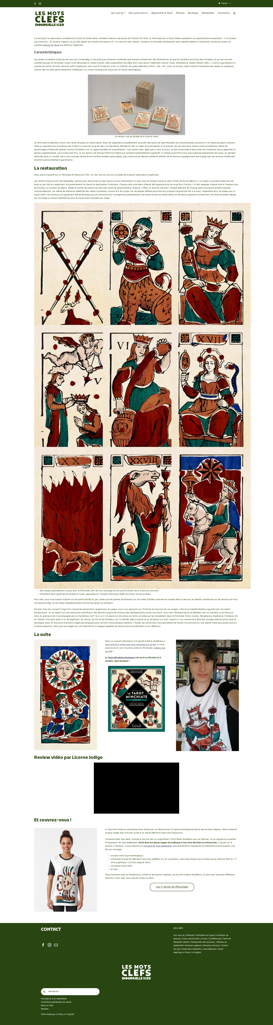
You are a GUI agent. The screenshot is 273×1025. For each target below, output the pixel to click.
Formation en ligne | (206, 935)
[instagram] (49, 945)
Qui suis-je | (179, 935)
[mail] (56, 945)
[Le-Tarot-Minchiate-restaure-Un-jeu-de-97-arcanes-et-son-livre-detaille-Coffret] (136, 667)
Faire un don (47, 1005)
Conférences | (216, 938)
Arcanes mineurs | (212, 945)
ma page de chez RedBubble (157, 846)
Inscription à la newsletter (54, 998)
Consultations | (210, 949)
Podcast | (191, 935)
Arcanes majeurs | (194, 945)
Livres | (205, 938)
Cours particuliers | (191, 938)
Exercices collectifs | (192, 949)
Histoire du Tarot (51, 45)
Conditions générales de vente (56, 1002)
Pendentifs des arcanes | (203, 942)
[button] (234, 13)
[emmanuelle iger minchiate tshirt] (207, 640)
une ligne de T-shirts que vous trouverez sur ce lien (130, 644)
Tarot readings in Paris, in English (57, 1014)
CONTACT (51, 930)
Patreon (45, 1009)
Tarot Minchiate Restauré (121, 657)
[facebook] (43, 945)
